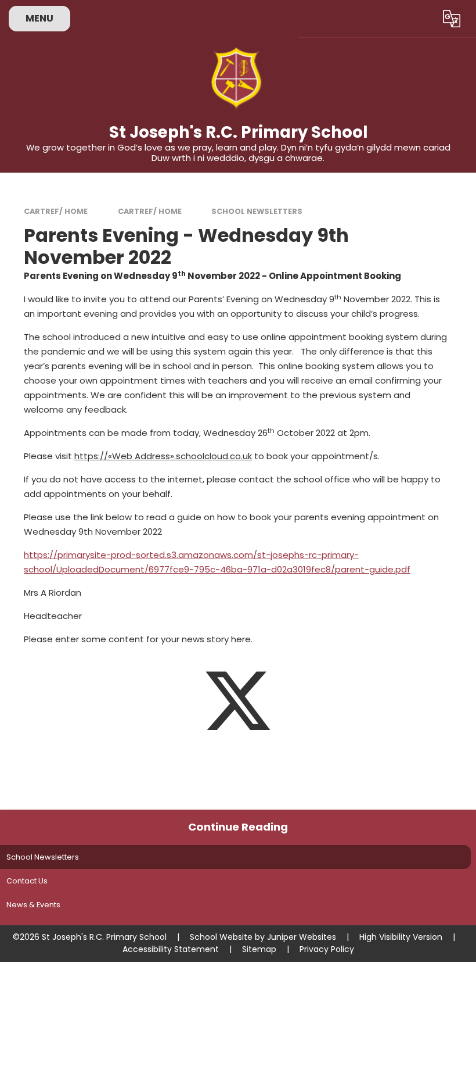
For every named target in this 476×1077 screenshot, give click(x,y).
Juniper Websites (301, 937)
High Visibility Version (400, 937)
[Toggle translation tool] (451, 18)
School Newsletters (256, 211)
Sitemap (259, 949)
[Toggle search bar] (420, 18)
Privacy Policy (327, 949)
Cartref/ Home (56, 211)
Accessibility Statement (170, 949)
